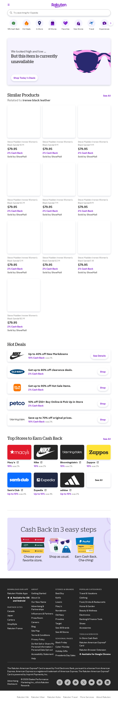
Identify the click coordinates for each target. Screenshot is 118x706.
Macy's (58, 606)
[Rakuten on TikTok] (68, 682)
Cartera (11, 619)
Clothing (83, 597)
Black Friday (61, 642)
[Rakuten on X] (84, 682)
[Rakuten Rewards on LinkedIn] (107, 682)
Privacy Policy (38, 639)
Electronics (84, 614)
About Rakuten (103, 697)
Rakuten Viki (23, 697)
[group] (23, 131)
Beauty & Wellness (88, 610)
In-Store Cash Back (88, 638)
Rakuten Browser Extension (92, 649)
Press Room (37, 618)
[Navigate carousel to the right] (110, 23)
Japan (10, 615)
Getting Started (38, 593)
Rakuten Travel (70, 697)
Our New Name (38, 602)
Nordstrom (60, 610)
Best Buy (59, 593)
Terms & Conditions (40, 635)
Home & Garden (87, 606)
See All (107, 95)
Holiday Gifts (61, 651)
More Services (87, 697)
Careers (35, 622)
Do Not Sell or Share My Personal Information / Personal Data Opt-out (42, 646)
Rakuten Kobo (54, 697)
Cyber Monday (62, 646)
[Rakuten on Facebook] (76, 682)
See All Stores (62, 632)
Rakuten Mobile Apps (17, 593)
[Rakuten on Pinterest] (99, 682)
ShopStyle (12, 624)
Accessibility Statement (42, 654)
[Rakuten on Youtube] (91, 682)
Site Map (35, 630)
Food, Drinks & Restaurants (92, 602)
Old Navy (59, 614)
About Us (35, 597)
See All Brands (62, 627)
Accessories (85, 627)
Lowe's (58, 602)
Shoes (82, 623)
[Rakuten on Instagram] (60, 682)
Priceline (59, 619)
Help (33, 658)
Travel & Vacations (88, 593)
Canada (10, 611)
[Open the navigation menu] (8, 5)
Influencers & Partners (42, 613)
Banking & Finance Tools (90, 619)
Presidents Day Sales (65, 655)
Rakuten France (15, 628)
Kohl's (58, 597)
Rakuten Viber (38, 697)
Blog (33, 626)
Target (58, 623)
